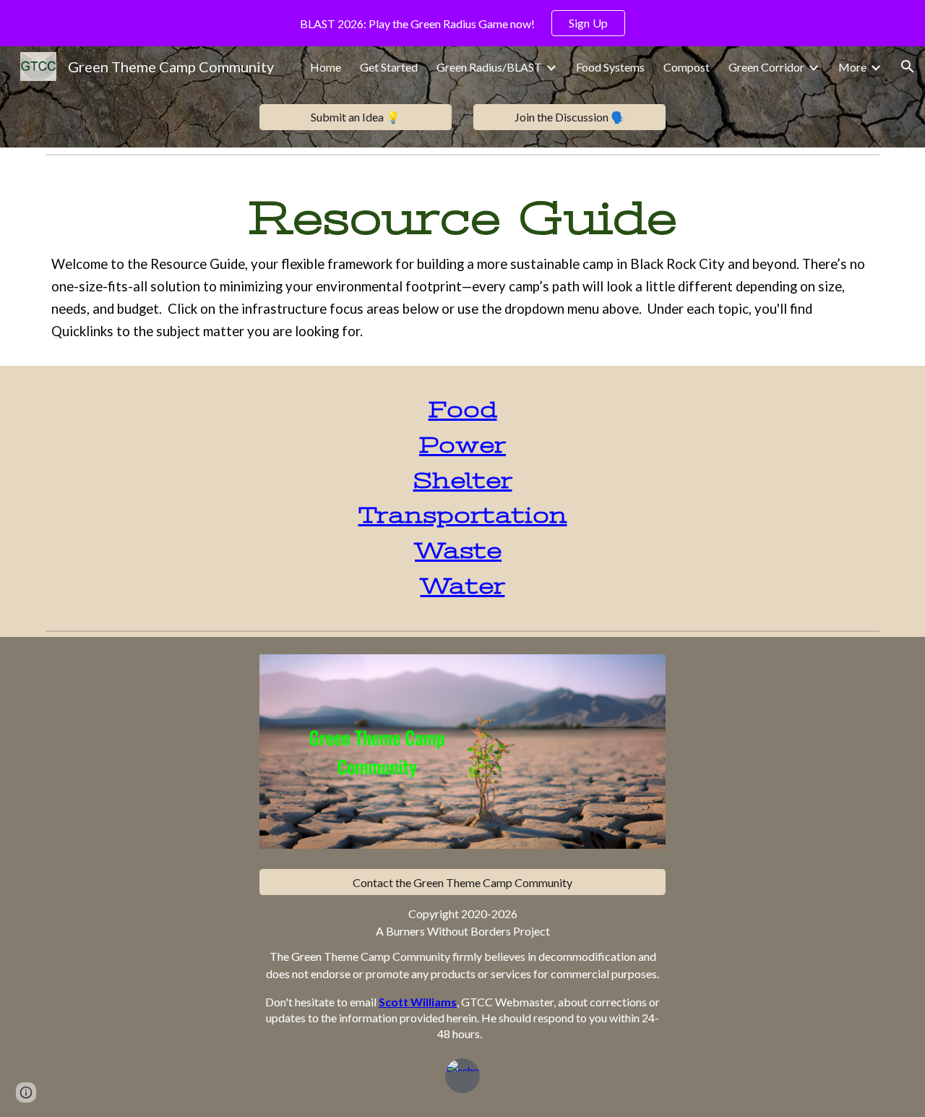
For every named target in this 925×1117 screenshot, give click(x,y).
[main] (462, 263)
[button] (907, 66)
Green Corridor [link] (766, 67)
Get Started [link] (389, 67)
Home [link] (325, 67)
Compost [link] (686, 67)
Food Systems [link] (610, 67)
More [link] (852, 67)
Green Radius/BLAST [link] (489, 67)
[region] (462, 23)
